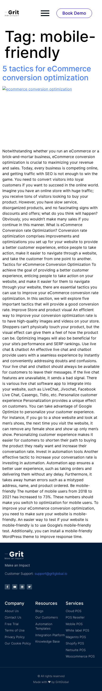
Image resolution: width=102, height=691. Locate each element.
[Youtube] (14, 586)
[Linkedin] (22, 586)
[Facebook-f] (7, 586)
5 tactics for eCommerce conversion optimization (46, 73)
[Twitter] (29, 586)
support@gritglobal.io (51, 573)
